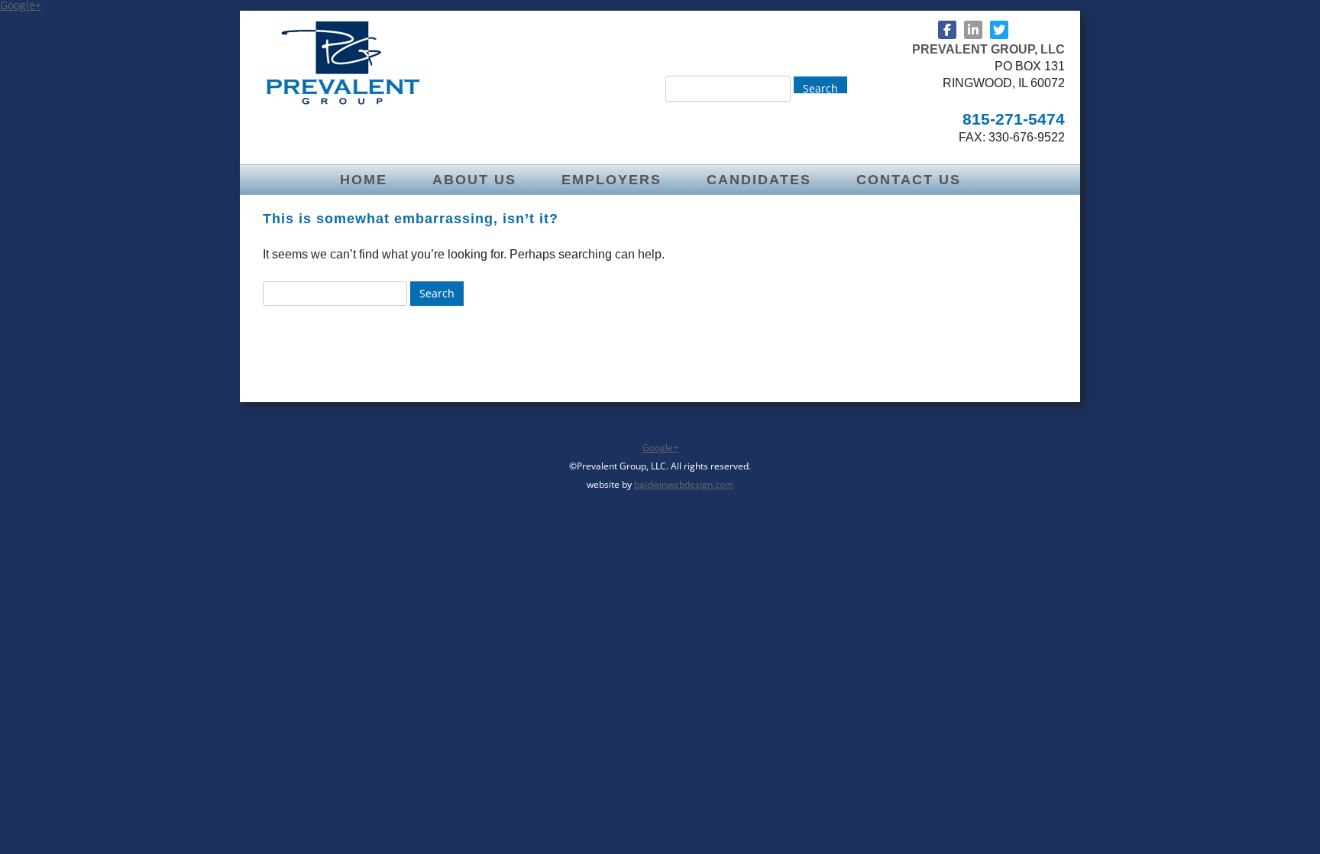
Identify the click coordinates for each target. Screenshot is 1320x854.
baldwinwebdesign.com (683, 484)
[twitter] (999, 30)
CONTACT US (908, 179)
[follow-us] (947, 30)
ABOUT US (474, 179)
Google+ (660, 447)
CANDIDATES (759, 179)
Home (363, 179)
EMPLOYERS (611, 179)
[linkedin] (973, 30)
